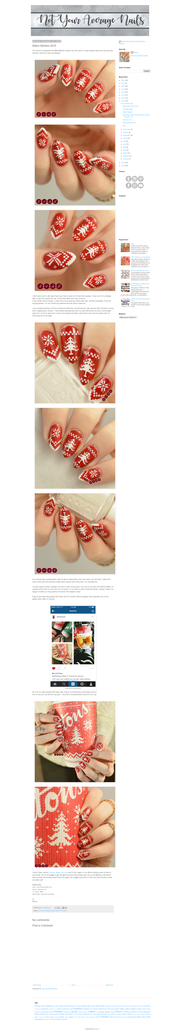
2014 (123, 163)
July (124, 141)
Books (113, 1006)
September (127, 135)
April (124, 150)
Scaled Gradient (145, 1014)
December (127, 103)
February (126, 156)
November (127, 129)
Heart (51, 1012)
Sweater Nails (54, 910)
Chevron (140, 1006)
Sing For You (127, 120)
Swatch (71, 1017)
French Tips (107, 1009)
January (126, 159)
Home (73, 985)
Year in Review (57, 1019)
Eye (71, 1009)
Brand (117, 1006)
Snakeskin (42, 1017)
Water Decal (113, 1017)
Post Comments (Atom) (49, 989)
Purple (81, 1014)
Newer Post (37, 985)
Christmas (41, 910)
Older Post (109, 985)
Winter (144, 1017)
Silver (36, 1017)
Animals (70, 1006)
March (125, 153)
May (124, 147)
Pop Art (75, 1014)
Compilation (44, 1009)
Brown (121, 1006)
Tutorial (104, 1016)
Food (100, 1009)
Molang (113, 1012)
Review (104, 1014)
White (139, 1017)
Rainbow (87, 1014)
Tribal (98, 1017)
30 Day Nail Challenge (44, 1006)
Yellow (65, 1019)
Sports (57, 1017)
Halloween (45, 1012)
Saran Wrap (136, 1014)
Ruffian (124, 1014)
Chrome (37, 1009)
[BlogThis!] (58, 907)
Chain (126, 1006)
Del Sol (55, 1009)
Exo (68, 1009)
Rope (109, 1014)
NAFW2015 (127, 1012)
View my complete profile (139, 56)
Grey (148, 1009)
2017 (123, 95)
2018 (123, 92)
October (126, 132)
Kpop (74, 1011)
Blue (102, 1006)
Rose (113, 1014)
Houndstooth (67, 1012)
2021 (123, 83)
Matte (102, 1012)
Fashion (86, 1009)
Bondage (107, 1006)
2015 (123, 101)
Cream (51, 1009)
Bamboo (79, 1006)
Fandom (77, 1008)
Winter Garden (128, 112)
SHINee (130, 1014)
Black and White (93, 1006)
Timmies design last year (58, 872)
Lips (97, 1012)
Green (144, 1009)
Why (132, 244)
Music (119, 1011)
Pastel (67, 1014)
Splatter (52, 1017)
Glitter (122, 1009)
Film (91, 1009)
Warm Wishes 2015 (129, 123)
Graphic (139, 1009)
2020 (123, 86)
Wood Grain (47, 1019)
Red (99, 1014)
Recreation (93, 1014)
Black (84, 1006)
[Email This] (56, 907)
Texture (83, 1017)
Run (124, 126)
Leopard (84, 1012)
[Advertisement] (134, 361)
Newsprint (55, 1014)
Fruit (112, 1009)
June (125, 144)
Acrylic (55, 1006)
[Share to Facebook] (63, 907)
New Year (48, 1014)
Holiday (47, 910)
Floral (95, 1009)
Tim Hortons (63, 910)
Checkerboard (132, 1006)
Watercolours (122, 1017)
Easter (64, 1009)
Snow (47, 1017)
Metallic (107, 1012)
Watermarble (131, 1017)
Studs (62, 1017)
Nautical (140, 1012)
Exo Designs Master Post (139, 270)
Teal (78, 1017)
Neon (42, 1014)
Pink (71, 1014)
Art (75, 1006)
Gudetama (38, 1012)
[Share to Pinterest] (65, 907)
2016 (123, 98)
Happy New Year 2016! (131, 106)
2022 (123, 80)
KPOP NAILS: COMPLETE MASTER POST (140, 284)
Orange (61, 1014)
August (125, 138)
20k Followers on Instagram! (140, 257)
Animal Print (62, 1006)
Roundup (118, 1014)
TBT (75, 1017)
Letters (92, 1011)
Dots (59, 1009)
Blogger (96, 1029)
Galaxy (116, 1009)
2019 (123, 89)
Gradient (132, 1009)
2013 (123, 166)
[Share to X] (61, 907)
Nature (134, 1012)
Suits (66, 1017)
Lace (80, 1012)
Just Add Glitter (128, 109)
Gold (127, 1009)
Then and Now (90, 1017)
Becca (135, 52)
